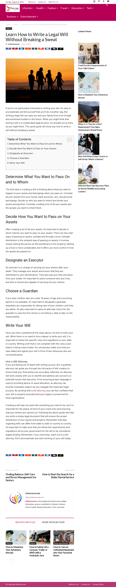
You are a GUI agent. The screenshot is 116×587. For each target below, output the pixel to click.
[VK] (47, 50)
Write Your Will (17, 163)
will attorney (39, 390)
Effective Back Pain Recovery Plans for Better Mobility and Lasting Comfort (93, 188)
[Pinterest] (99, 2)
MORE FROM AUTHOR (53, 522)
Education (77, 8)
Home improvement (61, 543)
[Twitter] (103, 2)
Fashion (52, 8)
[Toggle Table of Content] (68, 139)
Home (8, 24)
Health (39, 8)
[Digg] (54, 50)
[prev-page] (7, 561)
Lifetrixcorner (14, 44)
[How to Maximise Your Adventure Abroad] (16, 537)
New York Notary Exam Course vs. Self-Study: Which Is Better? (93, 157)
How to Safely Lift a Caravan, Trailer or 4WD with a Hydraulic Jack (39, 551)
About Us (31, 2)
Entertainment (28, 16)
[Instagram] (94, 2)
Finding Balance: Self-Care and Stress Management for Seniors (21, 477)
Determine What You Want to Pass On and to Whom (35, 143)
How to (16, 24)
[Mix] (41, 50)
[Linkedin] (21, 50)
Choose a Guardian (19, 158)
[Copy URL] (60, 50)
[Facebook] (8, 50)
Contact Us (42, 2)
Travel (63, 8)
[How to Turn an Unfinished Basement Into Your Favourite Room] (63, 537)
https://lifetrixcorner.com (34, 497)
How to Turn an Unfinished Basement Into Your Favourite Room (63, 551)
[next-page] (12, 561)
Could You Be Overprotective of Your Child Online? (92, 66)
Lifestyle (27, 8)
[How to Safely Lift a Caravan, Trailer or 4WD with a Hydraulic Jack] (39, 537)
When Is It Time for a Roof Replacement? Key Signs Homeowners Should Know (90, 127)
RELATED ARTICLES (25, 522)
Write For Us (53, 2)
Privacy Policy (98, 584)
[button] (107, 5)
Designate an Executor (21, 153)
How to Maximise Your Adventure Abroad (14, 550)
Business (11, 16)
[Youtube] (108, 2)
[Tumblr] (34, 50)
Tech (89, 8)
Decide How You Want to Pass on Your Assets (32, 148)
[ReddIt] (28, 50)
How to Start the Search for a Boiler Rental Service (58, 476)
